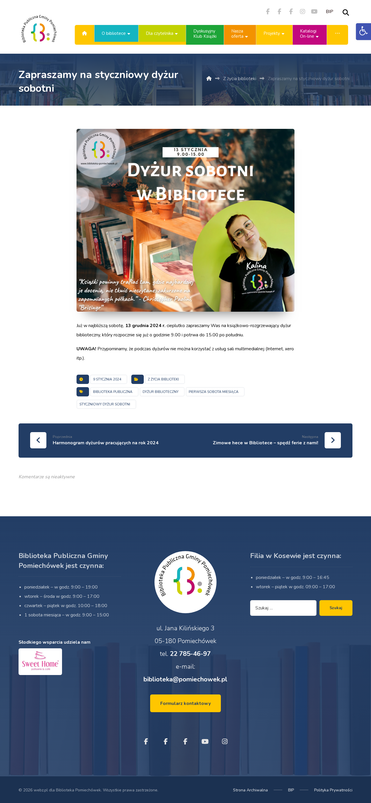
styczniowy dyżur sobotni (104, 404)
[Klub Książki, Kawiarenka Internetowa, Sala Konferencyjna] (39, 33)
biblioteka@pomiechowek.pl (185, 679)
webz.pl (41, 790)
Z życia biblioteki (163, 379)
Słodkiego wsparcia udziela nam (54, 642)
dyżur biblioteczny (161, 391)
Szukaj (336, 608)
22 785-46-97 (190, 653)
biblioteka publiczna (112, 391)
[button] (363, 31)
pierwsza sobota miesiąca (214, 391)
